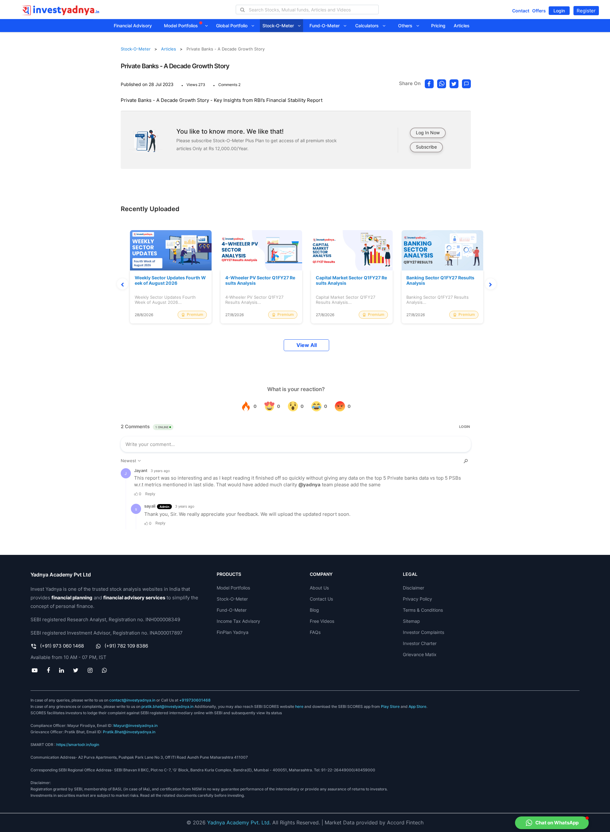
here (299, 706)
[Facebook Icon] (48, 670)
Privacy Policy (417, 599)
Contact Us (321, 599)
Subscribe (426, 147)
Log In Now (428, 132)
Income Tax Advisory (238, 621)
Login (559, 10)
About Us (319, 587)
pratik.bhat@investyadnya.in (167, 706)
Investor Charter (420, 643)
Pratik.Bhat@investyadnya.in (129, 731)
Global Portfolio (233, 25)
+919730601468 (195, 700)
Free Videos (322, 621)
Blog (314, 610)
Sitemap (411, 621)
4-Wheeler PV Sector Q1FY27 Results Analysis (260, 280)
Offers (539, 10)
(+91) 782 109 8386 (126, 646)
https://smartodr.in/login (77, 744)
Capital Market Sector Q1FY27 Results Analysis (351, 280)
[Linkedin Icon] (61, 670)
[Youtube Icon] (34, 670)
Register (586, 11)
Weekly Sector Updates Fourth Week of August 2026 (170, 280)
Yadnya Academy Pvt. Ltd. (239, 822)
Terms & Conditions (423, 610)
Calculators (369, 25)
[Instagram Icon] (90, 670)
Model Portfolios (181, 25)
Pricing (438, 25)
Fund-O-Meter (326, 25)
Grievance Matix (420, 654)
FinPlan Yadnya (232, 632)
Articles (462, 25)
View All (306, 345)
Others (407, 25)
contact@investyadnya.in (132, 700)
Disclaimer (413, 587)
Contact (520, 10)
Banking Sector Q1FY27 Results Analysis (440, 280)
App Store (417, 706)
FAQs (315, 632)
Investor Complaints (423, 632)
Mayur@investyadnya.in (135, 725)
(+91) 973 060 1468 (62, 646)
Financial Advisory (133, 25)
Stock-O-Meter (280, 25)
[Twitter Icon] (76, 670)
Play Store (390, 706)
